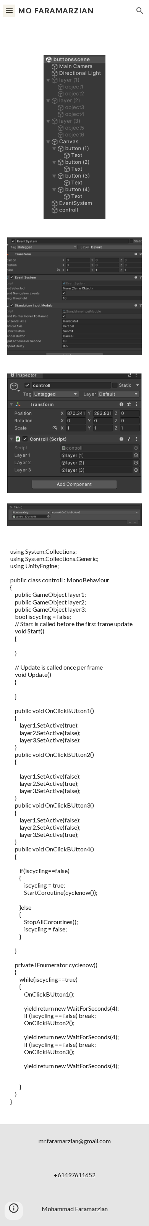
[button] (9, 10)
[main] (74, 830)
